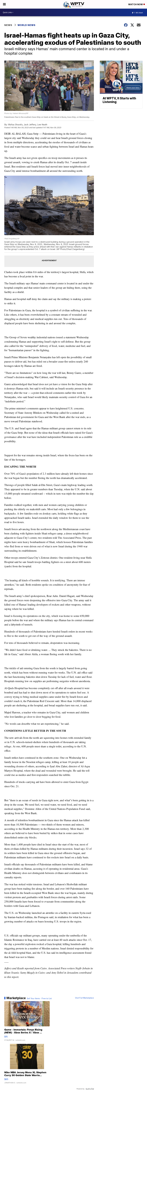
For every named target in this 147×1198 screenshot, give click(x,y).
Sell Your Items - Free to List (39, 999)
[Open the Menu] (4, 4)
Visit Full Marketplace (84, 998)
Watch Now (135, 4)
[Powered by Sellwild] (90, 1089)
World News (26, 25)
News (8, 25)
